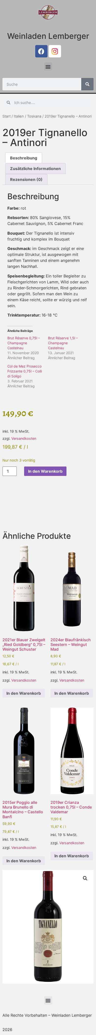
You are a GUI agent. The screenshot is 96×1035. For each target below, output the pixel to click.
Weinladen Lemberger (48, 36)
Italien (19, 116)
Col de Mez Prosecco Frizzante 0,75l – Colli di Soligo (24, 371)
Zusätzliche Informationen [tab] (35, 168)
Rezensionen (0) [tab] (26, 179)
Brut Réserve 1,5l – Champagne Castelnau (63, 343)
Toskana (34, 116)
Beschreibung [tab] (23, 157)
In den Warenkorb (45, 471)
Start (6, 116)
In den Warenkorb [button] (23, 693)
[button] (48, 66)
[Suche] (87, 84)
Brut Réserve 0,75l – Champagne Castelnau (23, 343)
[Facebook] (41, 51)
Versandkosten (23, 438)
